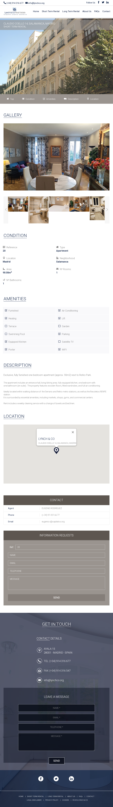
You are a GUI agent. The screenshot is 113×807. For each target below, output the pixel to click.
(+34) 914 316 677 (14, 3)
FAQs (96, 11)
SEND (56, 597)
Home (36, 11)
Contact (106, 11)
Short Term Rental (50, 11)
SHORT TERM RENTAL (35, 796)
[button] (56, 450)
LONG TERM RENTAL (55, 796)
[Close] (72, 432)
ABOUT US (71, 796)
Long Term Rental (70, 11)
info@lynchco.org (36, 3)
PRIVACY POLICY (51, 800)
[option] (18, 204)
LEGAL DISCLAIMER (34, 800)
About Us (86, 11)
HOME (21, 796)
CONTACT (90, 796)
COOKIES (65, 800)
